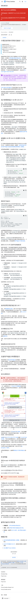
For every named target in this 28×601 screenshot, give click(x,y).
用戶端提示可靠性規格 (20, 241)
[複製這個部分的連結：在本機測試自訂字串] (14, 329)
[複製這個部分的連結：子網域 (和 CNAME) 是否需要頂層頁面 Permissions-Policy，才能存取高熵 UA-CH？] (5, 487)
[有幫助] (9, 35)
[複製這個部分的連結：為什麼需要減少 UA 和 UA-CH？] (24, 100)
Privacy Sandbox (4, 32)
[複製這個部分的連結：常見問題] (8, 457)
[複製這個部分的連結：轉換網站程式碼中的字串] (16, 344)
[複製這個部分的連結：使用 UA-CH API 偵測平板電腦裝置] (22, 245)
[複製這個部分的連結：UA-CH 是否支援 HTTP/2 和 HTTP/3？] (24, 470)
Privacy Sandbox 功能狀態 (6, 17)
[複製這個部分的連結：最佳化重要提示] (11, 374)
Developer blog (4, 573)
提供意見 (4, 37)
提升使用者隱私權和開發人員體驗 (11, 540)
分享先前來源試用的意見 (14, 525)
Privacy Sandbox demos (6, 589)
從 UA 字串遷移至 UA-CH (9, 544)
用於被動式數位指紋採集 (15, 58)
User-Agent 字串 (6, 75)
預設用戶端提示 (12, 359)
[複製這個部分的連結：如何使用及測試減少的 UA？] (22, 305)
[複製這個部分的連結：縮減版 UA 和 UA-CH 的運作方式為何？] (5, 140)
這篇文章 (5, 13)
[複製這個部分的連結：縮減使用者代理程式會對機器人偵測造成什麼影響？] (7, 500)
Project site (3, 581)
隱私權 (5, 594)
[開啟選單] (2, 1)
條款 (2, 594)
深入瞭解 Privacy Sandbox (10, 548)
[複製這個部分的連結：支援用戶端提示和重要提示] (21, 356)
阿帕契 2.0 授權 (11, 562)
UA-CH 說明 (14, 530)
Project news (3, 576)
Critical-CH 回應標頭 (16, 386)
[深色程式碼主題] (24, 169)
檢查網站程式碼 (9, 308)
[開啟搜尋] (20, 1)
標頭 (15, 431)
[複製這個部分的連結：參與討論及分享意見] (16, 522)
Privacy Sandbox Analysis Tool (7, 587)
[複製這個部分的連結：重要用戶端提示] (11, 201)
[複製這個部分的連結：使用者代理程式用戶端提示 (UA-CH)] (23, 85)
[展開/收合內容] (10, 44)
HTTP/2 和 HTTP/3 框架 (9, 437)
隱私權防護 (4, 6)
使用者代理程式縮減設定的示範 (16, 527)
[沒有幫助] (11, 35)
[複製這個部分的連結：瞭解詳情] (8, 537)
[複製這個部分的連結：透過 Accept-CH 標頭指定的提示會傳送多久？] (5, 462)
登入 (25, 1)
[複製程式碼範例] (26, 169)
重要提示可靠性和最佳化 (19, 450)
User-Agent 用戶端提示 (6, 87)
